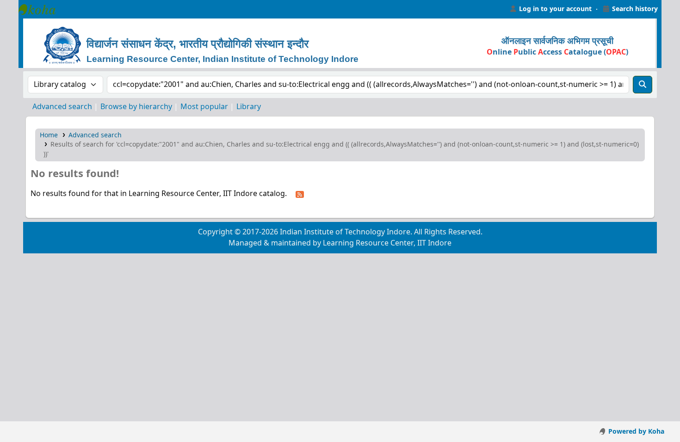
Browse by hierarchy (136, 106)
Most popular (204, 106)
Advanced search (62, 106)
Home (49, 135)
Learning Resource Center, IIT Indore (42, 9)
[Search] (642, 84)
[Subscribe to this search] (300, 194)
